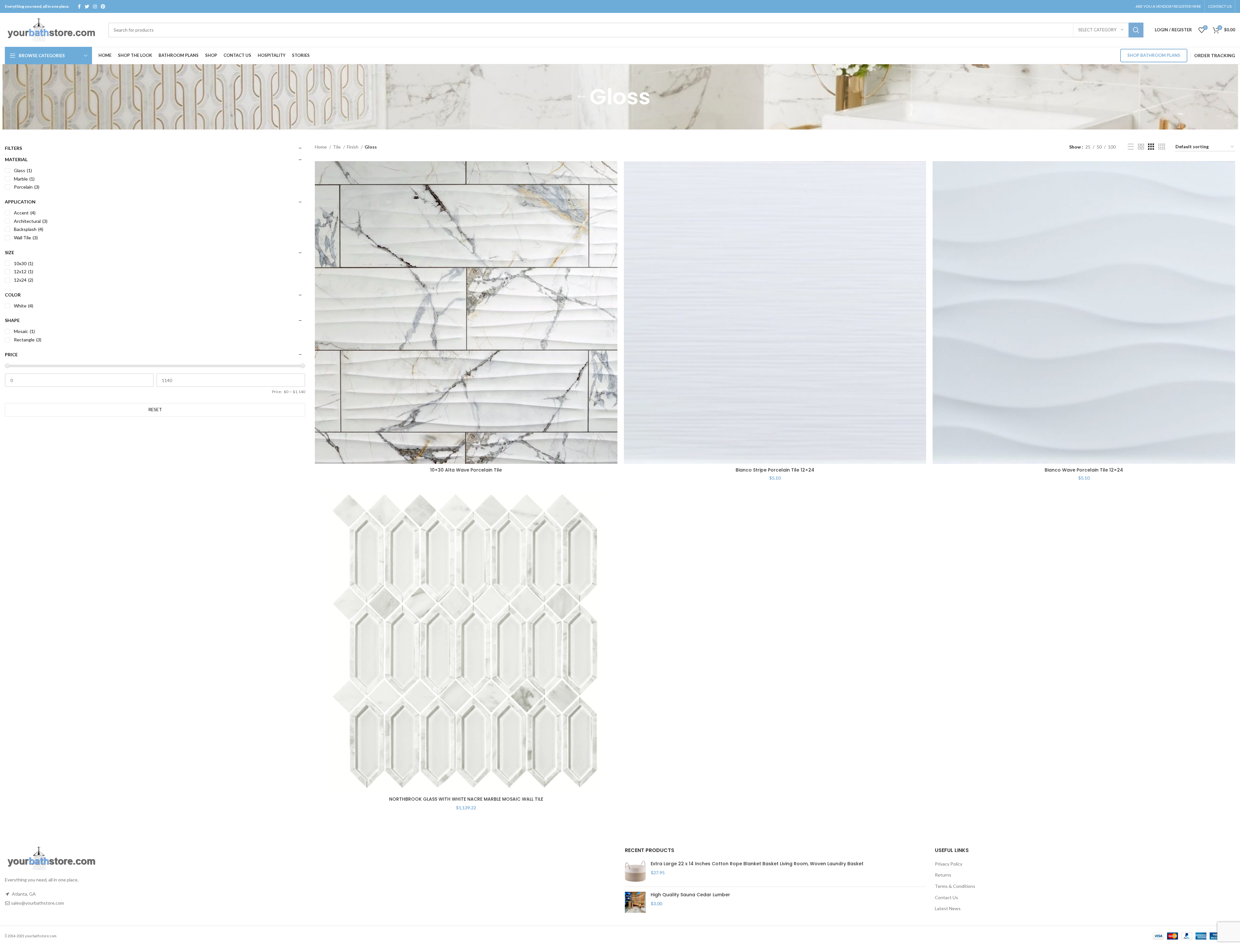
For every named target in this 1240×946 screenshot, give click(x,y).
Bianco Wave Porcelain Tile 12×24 (1084, 470)
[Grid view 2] (1141, 147)
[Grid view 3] (1151, 147)
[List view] (1131, 147)
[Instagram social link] (95, 6)
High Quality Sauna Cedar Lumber (690, 895)
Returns (943, 875)
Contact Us (946, 897)
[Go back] (582, 96)
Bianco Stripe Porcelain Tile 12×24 (775, 470)
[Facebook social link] (79, 6)
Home (321, 147)
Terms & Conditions (955, 886)
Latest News (948, 908)
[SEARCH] (1136, 30)
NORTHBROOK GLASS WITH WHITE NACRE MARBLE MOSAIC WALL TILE (466, 799)
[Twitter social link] (87, 6)
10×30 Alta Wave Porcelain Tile (466, 470)
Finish (353, 147)
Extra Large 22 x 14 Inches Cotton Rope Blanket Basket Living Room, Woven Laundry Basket (757, 864)
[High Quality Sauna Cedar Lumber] (635, 902)
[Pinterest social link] (103, 6)
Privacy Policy (948, 864)
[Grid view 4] (1161, 147)
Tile (337, 147)
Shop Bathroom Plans (1153, 55)
